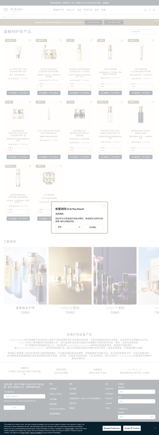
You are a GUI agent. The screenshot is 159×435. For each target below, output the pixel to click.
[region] (79, 428)
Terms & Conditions (36, 432)
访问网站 (92, 227)
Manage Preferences (112, 428)
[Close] (155, 428)
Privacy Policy (69, 428)
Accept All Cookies (132, 428)
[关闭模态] (103, 205)
